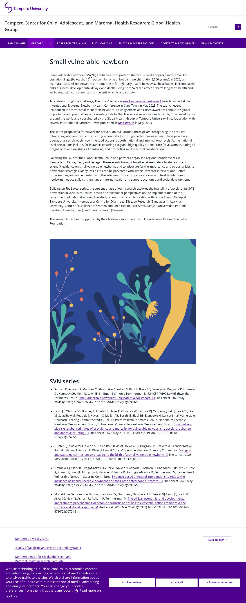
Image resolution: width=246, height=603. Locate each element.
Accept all (177, 582)
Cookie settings (131, 582)
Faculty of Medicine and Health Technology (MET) (48, 548)
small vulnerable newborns (141, 101)
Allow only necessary (220, 582)
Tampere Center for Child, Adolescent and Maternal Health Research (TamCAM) (43, 559)
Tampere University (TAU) (32, 539)
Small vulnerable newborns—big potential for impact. (115, 398)
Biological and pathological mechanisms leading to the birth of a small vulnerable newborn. (122, 452)
